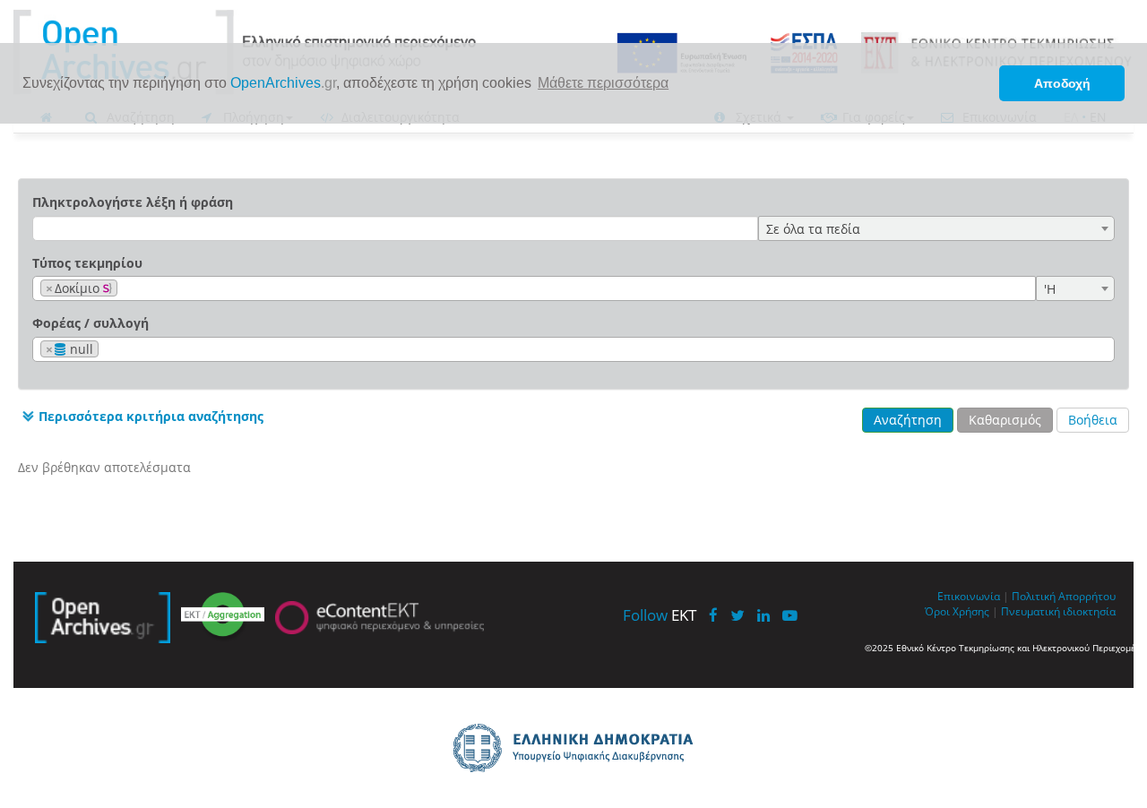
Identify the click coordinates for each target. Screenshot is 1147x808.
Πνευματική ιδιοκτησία (1058, 611)
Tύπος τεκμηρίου (87, 262)
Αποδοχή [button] (1062, 83)
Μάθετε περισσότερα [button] (603, 82)
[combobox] (936, 228)
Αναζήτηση (908, 419)
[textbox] (127, 289)
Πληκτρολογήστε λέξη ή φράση (132, 202)
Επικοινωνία (968, 596)
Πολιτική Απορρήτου (1064, 596)
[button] (140, 416)
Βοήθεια (1092, 419)
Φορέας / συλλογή (90, 322)
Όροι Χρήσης (957, 611)
